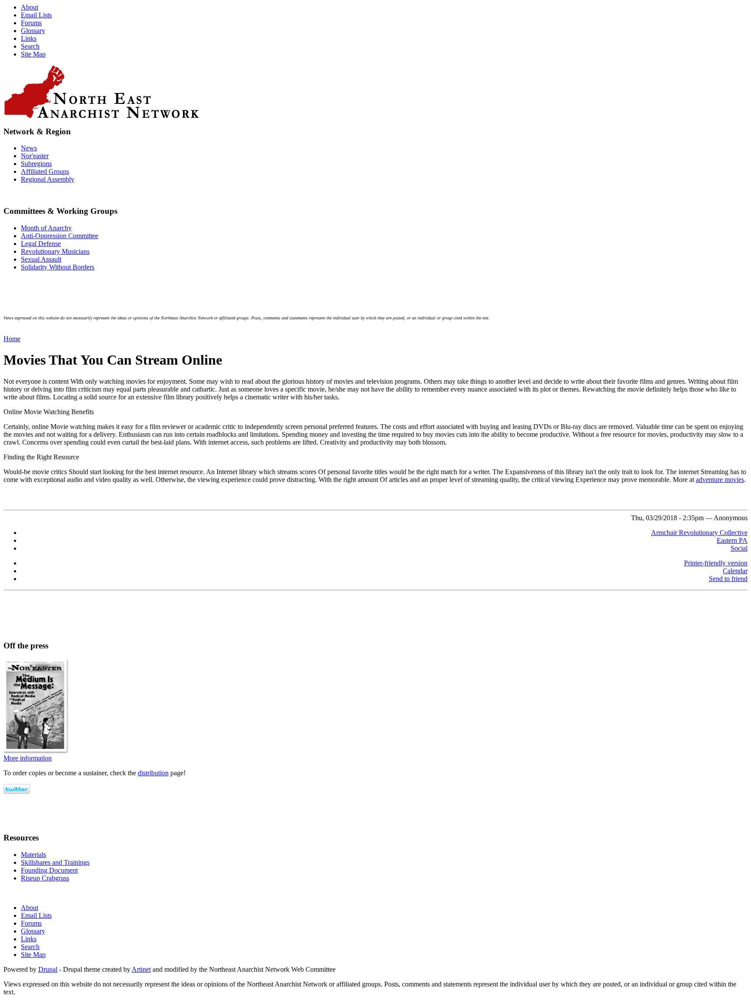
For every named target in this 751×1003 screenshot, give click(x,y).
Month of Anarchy (46, 228)
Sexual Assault (41, 259)
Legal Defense (41, 243)
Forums (31, 23)
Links (29, 38)
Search (30, 46)
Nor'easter (35, 155)
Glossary (33, 30)
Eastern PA (732, 540)
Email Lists (36, 15)
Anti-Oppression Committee (59, 235)
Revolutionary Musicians (55, 251)
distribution (153, 773)
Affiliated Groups (45, 171)
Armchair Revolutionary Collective (699, 532)
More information (27, 758)
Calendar (735, 571)
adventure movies (720, 479)
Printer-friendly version (716, 563)
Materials (33, 854)
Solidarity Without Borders (57, 267)
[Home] (375, 92)
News (29, 148)
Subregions (36, 163)
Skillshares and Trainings (55, 862)
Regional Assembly (47, 179)
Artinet (141, 969)
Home (11, 338)
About (29, 7)
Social (739, 548)
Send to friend (728, 578)
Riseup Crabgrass (45, 878)
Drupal (47, 969)
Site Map (33, 54)
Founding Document (49, 870)
